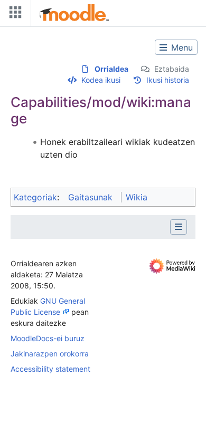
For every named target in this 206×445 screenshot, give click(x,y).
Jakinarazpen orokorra (50, 353)
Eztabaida (171, 68)
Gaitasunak (90, 197)
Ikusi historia (167, 79)
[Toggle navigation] (13, 14)
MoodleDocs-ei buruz (48, 338)
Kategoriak (35, 197)
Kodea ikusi (100, 79)
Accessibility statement (50, 368)
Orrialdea (111, 68)
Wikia (136, 197)
